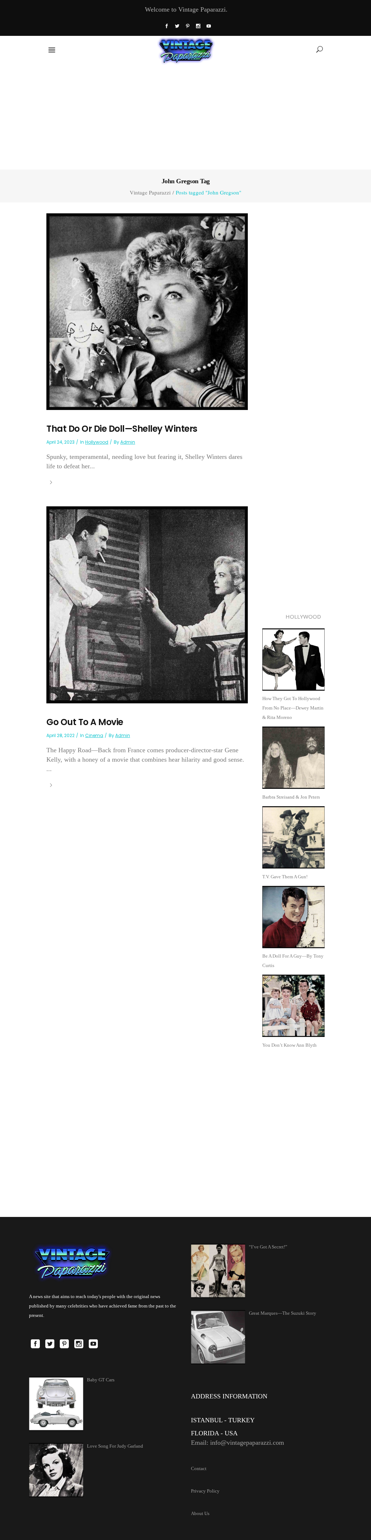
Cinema (94, 735)
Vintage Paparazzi (150, 192)
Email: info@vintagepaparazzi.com (237, 1442)
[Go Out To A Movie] (147, 604)
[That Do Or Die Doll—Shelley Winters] (147, 311)
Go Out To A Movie (84, 722)
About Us (200, 1513)
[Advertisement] (185, 115)
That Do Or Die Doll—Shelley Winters (121, 429)
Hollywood (96, 442)
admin (127, 442)
